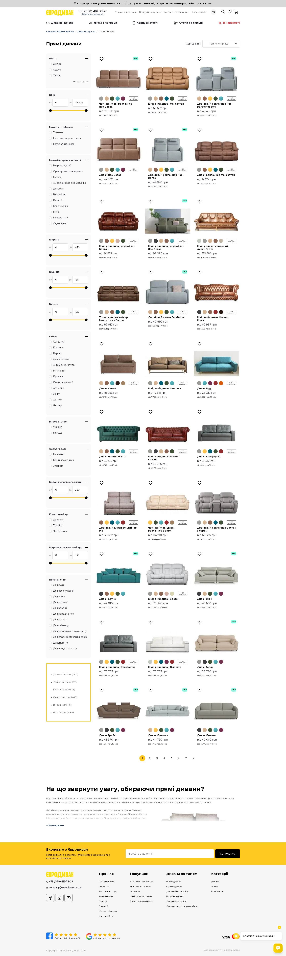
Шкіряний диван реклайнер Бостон (117, 248)
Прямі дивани (173, 882)
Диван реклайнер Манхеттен (216, 174)
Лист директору (108, 891)
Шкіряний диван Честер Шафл (212, 319)
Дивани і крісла (62, 23)
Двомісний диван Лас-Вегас (166, 317)
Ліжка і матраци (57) (65, 682)
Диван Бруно (107, 598)
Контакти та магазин (176, 12)
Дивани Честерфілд (177, 891)
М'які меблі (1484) (63, 713)
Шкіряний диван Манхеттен (166, 103)
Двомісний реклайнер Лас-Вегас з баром (214, 105)
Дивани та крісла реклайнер (182, 906)
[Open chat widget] (278, 948)
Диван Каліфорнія (208, 456)
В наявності (231, 23)
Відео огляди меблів (141, 901)
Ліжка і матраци (105, 23)
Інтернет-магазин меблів (60, 31)
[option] (119, 81)
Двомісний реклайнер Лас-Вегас (165, 176)
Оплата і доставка (126, 12)
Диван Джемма (158, 735)
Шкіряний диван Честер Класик (163, 458)
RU (213, 12)
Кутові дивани (174, 886)
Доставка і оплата (140, 886)
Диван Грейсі (107, 735)
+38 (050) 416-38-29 (92, 11)
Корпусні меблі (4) (64, 690)
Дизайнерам (106, 896)
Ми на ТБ (104, 886)
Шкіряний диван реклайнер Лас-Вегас (166, 248)
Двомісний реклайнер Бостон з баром (216, 529)
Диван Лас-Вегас (110, 174)
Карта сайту (106, 916)
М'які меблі (217, 891)
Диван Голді (205, 667)
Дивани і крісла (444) (65, 675)
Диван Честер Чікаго (112, 456)
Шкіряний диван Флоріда (164, 667)
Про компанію (107, 882)
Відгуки (103, 901)
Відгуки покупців (150, 12)
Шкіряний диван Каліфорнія (117, 667)
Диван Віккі (204, 598)
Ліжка (214, 886)
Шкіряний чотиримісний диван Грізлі (213, 248)
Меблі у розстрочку (141, 896)
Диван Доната (206, 735)
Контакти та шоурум (141, 882)
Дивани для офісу (176, 901)
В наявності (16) (62, 705)
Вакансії (103, 906)
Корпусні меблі (147, 23)
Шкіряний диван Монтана (164, 388)
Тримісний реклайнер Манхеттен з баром (113, 319)
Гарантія (135, 891)
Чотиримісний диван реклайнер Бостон (161, 529)
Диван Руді (204, 388)
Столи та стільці (191, 23)
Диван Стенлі (107, 388)
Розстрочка (199, 12)
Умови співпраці (108, 911)
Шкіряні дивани (174, 896)
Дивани (215, 882)
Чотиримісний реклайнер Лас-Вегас (115, 105)
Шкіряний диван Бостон (163, 598)
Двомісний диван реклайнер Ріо (118, 529)
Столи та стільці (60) (65, 697)
